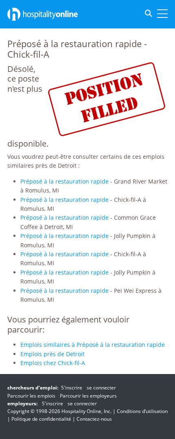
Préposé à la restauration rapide (64, 181)
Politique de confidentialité (41, 418)
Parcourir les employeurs (88, 395)
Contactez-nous (94, 418)
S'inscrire (71, 387)
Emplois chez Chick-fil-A (52, 363)
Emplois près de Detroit (52, 354)
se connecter (101, 387)
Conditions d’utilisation (142, 411)
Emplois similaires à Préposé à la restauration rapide (92, 344)
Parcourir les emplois (31, 395)
